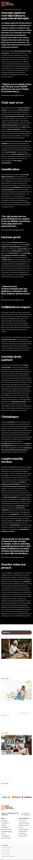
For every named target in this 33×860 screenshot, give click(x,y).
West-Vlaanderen (23, 836)
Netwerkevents (5, 823)
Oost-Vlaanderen (23, 831)
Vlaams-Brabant (23, 833)
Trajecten (3, 825)
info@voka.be (26, 815)
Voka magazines (5, 836)
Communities (4, 827)
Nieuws (3, 833)
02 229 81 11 (26, 813)
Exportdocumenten (6, 838)
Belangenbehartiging (6, 831)
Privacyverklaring (5, 849)
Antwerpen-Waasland (24, 823)
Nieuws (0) (6, 632)
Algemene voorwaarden (6, 847)
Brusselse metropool (24, 825)
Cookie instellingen (5, 854)
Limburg (21, 827)
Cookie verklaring (5, 852)
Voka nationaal (22, 821)
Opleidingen (4, 821)
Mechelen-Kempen (23, 829)
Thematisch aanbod (6, 829)
